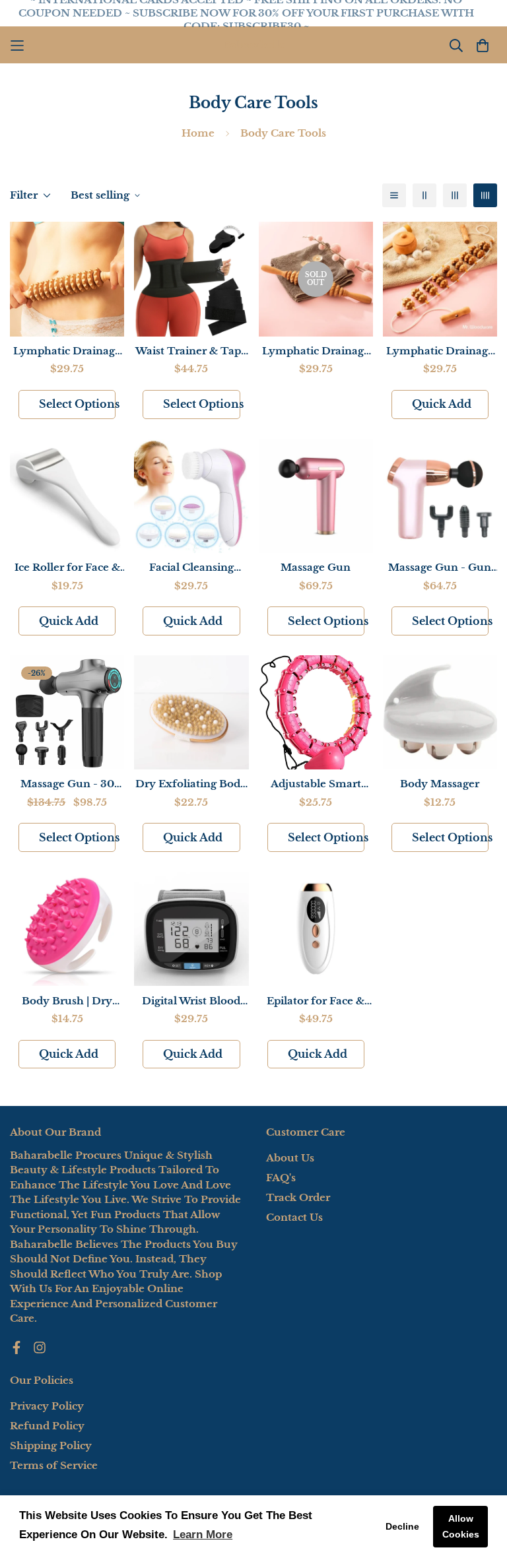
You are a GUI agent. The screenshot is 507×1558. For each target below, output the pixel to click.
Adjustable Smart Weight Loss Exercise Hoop (315, 784)
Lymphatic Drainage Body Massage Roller (67, 351)
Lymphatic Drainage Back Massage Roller (440, 351)
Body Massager (439, 783)
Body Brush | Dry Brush (67, 1001)
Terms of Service (54, 1465)
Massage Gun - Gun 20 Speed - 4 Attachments (439, 568)
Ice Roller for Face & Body (67, 568)
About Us (290, 1158)
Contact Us (294, 1217)
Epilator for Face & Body (315, 1001)
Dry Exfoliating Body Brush (191, 784)
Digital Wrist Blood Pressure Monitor (191, 1001)
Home (198, 133)
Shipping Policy (51, 1445)
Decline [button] (402, 1526)
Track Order (298, 1197)
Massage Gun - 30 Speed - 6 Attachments (67, 784)
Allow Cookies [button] (460, 1526)
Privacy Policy (47, 1406)
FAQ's (281, 1177)
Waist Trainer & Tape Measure (191, 351)
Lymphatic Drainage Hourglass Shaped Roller (316, 351)
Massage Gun (316, 567)
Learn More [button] (202, 1534)
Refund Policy (47, 1425)
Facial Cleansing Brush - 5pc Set (191, 568)
